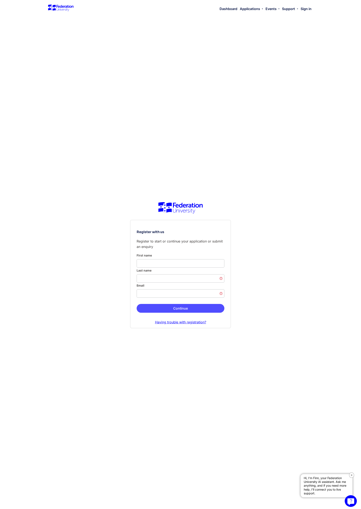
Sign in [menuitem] (306, 9)
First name (144, 255)
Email (140, 285)
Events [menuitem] (271, 9)
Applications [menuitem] (250, 9)
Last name (144, 270)
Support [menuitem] (289, 9)
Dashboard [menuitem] (228, 9)
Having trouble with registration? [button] (180, 322)
